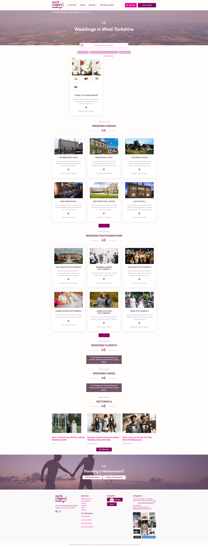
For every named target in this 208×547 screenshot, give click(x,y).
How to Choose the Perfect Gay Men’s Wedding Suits (137, 438)
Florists (83, 503)
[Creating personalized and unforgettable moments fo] (144, 524)
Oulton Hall (139, 201)
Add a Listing (147, 5)
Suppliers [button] (92, 5)
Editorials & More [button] (106, 5)
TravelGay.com (97, 544)
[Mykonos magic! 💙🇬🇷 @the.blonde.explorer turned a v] (137, 524)
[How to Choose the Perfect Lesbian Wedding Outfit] (66, 423)
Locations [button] (72, 5)
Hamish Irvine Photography (68, 311)
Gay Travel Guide (86, 523)
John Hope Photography (139, 267)
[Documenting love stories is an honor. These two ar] (137, 516)
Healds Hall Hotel (104, 157)
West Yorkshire (131, 5)
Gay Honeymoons (92, 477)
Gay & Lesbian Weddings (60, 12)
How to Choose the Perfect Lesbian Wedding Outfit (68, 438)
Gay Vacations (85, 516)
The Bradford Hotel (68, 157)
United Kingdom (74, 12)
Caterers (84, 510)
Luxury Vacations (86, 520)
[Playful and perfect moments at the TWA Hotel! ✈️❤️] (152, 516)
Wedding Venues (125, 52)
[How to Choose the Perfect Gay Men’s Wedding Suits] (139, 423)
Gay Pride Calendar (87, 527)
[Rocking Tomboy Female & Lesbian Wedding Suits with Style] (104, 423)
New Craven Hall (68, 201)
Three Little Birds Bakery (86, 95)
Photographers (85, 501)
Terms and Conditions (132, 544)
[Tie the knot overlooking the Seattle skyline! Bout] (152, 531)
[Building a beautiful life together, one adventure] (152, 524)
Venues (82, 5)
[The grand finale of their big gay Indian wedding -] (137, 531)
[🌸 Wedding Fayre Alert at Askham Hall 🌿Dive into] (144, 516)
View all (104, 225)
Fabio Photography (139, 311)
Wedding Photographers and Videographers (103, 52)
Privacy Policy (120, 544)
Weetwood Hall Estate (104, 201)
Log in (112, 504)
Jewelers (84, 505)
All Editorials (104, 449)
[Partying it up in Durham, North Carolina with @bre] (144, 531)
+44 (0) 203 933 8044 (68, 508)
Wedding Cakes (83, 52)
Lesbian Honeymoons (114, 477)
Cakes (83, 507)
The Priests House (139, 157)
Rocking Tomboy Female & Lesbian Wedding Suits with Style (103, 438)
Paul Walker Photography (68, 267)
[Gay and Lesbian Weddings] (58, 5)
